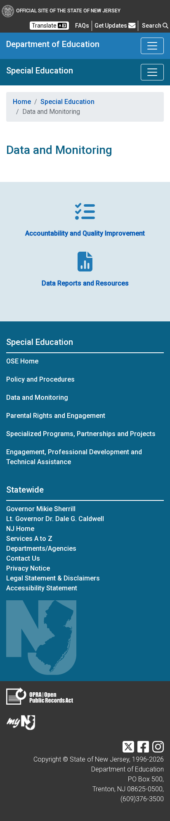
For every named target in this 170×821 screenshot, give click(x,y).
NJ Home (20, 529)
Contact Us (23, 558)
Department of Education (52, 44)
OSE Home (22, 361)
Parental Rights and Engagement (55, 416)
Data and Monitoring (37, 397)
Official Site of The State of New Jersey (68, 11)
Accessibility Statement (41, 588)
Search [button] (152, 25)
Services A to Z (29, 539)
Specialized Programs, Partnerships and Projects (81, 434)
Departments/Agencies (41, 548)
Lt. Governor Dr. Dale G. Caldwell (55, 519)
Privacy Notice (28, 568)
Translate (45, 25)
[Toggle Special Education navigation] (152, 72)
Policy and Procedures (40, 379)
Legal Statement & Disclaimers (53, 578)
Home (22, 102)
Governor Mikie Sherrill (41, 509)
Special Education (39, 70)
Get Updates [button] (111, 25)
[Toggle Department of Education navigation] (152, 46)
